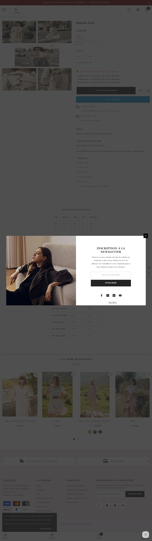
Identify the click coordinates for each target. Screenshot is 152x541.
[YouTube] (120, 295)
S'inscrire (111, 283)
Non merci (113, 302)
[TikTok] (114, 295)
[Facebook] (101, 295)
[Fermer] (146, 236)
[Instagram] (108, 295)
